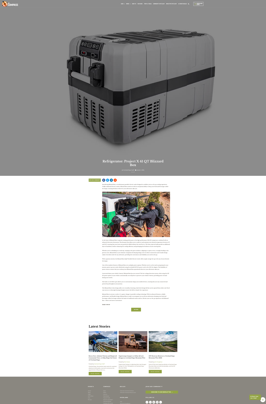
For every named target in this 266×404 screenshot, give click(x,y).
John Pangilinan (158, 362)
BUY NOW (136, 309)
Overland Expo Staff (99, 364)
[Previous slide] (104, 214)
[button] (123, 4)
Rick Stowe (127, 362)
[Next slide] (168, 214)
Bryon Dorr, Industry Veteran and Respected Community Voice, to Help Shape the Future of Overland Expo (103, 358)
